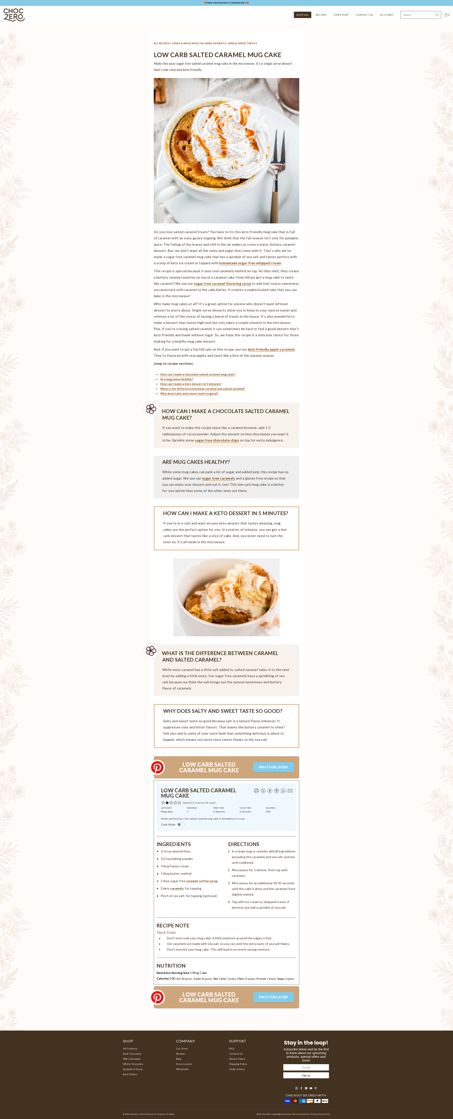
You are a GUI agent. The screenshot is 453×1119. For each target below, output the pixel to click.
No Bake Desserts (213, 43)
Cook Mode (168, 824)
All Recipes (161, 43)
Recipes (321, 14)
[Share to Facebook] (269, 790)
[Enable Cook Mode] (181, 824)
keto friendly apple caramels (271, 349)
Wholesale (182, 1069)
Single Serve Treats (242, 43)
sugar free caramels (218, 478)
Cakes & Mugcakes (185, 43)
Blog (178, 1058)
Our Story (341, 14)
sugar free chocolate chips (217, 440)
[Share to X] (263, 790)
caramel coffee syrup (202, 881)
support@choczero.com (281, 1114)
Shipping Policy (238, 1063)
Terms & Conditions (301, 1114)
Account (386, 14)
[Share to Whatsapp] (283, 790)
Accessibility (324, 1114)
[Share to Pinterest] (276, 790)
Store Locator (184, 1063)
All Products (130, 1048)
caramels (177, 888)
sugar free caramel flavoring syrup (222, 283)
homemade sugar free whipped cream (250, 263)
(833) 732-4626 (263, 1114)
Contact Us (364, 14)
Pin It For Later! (273, 767)
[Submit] (437, 15)
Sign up (306, 1075)
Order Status (237, 1069)
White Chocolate (133, 1063)
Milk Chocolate (132, 1058)
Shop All (302, 14)
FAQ (231, 1048)
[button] (179, 802)
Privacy (314, 1114)
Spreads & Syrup (132, 1069)
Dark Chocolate (132, 1053)
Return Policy (237, 1058)
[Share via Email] (290, 790)
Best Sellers (130, 1074)
